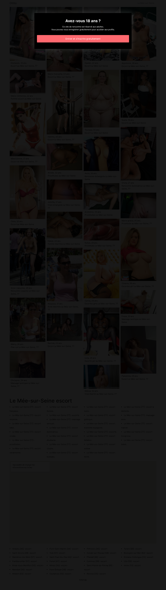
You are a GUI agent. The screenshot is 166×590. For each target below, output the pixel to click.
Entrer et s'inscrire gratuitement (83, 38)
